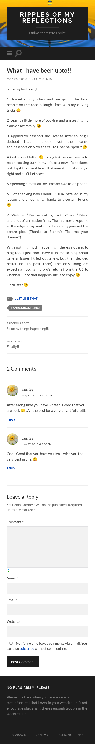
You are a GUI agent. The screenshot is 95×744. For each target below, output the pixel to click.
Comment (15, 522)
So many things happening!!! (28, 326)
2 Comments (42, 78)
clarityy (27, 438)
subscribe (27, 648)
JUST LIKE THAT (26, 298)
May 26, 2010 (17, 78)
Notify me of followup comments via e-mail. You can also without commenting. (47, 646)
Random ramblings (25, 307)
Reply (11, 419)
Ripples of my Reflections (47, 17)
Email (12, 600)
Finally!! (14, 344)
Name (12, 578)
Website (13, 621)
